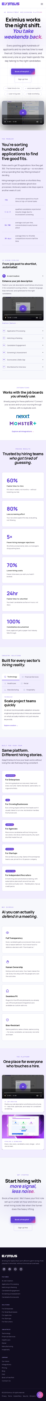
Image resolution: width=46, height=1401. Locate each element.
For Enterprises (7, 1309)
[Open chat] (40, 1395)
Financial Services (8, 1336)
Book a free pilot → (23, 71)
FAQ (3, 1374)
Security (25, 1396)
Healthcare (6, 1340)
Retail (4, 1343)
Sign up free (23, 79)
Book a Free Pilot (8, 1377)
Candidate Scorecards (10, 1297)
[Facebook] (10, 1269)
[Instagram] (15, 1269)
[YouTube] (21, 1269)
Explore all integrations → (23, 431)
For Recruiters (7, 1322)
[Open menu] (42, 4)
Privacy (4, 1396)
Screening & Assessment (11, 1294)
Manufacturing (7, 1346)
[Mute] (37, 122)
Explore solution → (11, 725)
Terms (10, 1396)
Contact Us (6, 1381)
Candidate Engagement (11, 1291)
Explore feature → (9, 323)
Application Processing (10, 1284)
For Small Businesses (9, 1312)
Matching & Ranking (9, 1287)
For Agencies (6, 1315)
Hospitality (6, 1350)
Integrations (6, 1364)
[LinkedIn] (4, 1269)
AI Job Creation (7, 1281)
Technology (6, 1333)
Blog (3, 1371)
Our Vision (5, 1361)
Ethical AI (33, 1396)
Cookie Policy (17, 1396)
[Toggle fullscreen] (41, 122)
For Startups (6, 1318)
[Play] (5, 122)
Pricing (4, 1368)
